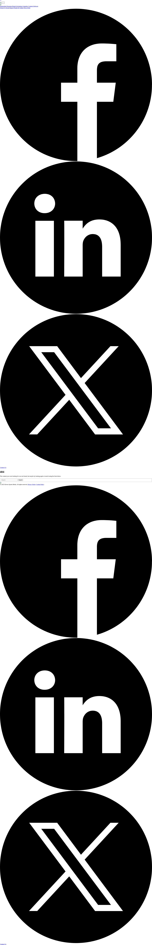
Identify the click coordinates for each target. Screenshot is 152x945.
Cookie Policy (40, 484)
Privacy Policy (32, 484)
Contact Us (3, 467)
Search (20, 480)
